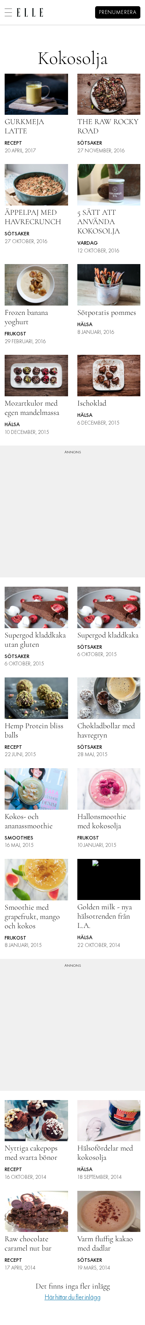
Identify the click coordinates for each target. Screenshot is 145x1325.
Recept (13, 143)
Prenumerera (117, 12)
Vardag (87, 243)
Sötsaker (89, 143)
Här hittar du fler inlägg (72, 1297)
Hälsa (84, 324)
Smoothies (19, 838)
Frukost (15, 334)
